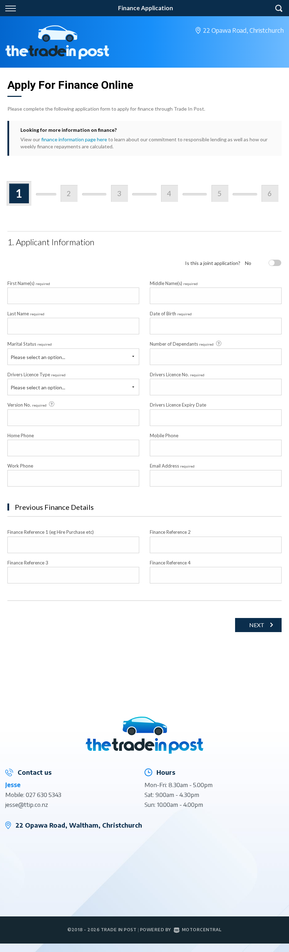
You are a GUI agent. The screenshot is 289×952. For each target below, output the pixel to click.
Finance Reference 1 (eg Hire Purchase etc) (50, 532)
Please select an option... (38, 357)
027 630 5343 (43, 794)
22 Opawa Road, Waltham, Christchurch (79, 825)
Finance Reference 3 (27, 562)
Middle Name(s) (174, 283)
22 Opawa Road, (243, 30)
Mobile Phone (164, 435)
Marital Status (29, 344)
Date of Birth (171, 313)
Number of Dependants (182, 344)
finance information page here (74, 139)
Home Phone (20, 435)
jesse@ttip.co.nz (26, 804)
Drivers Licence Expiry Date (178, 405)
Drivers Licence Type (36, 374)
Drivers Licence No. (177, 374)
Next (256, 625)
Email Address (172, 466)
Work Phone (20, 466)
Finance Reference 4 (170, 562)
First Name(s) (28, 283)
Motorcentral (202, 929)
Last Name (25, 313)
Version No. (27, 405)
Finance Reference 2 (170, 532)
